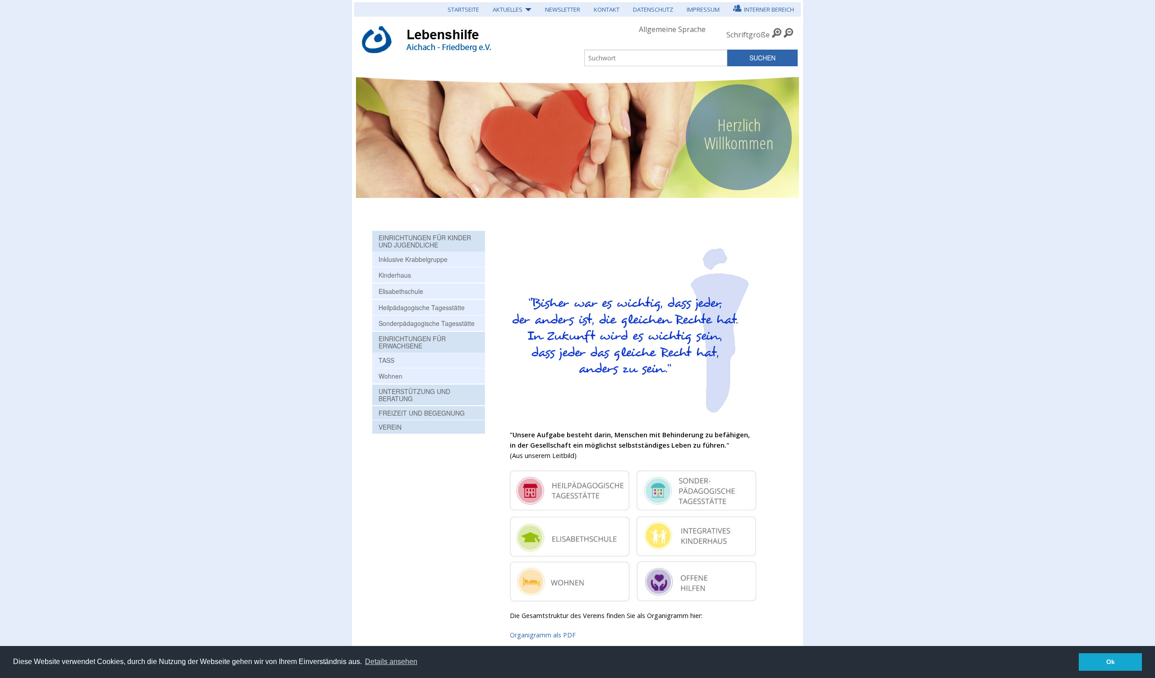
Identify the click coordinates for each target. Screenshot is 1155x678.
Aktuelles (507, 9)
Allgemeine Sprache (672, 29)
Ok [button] (1110, 661)
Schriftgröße (748, 35)
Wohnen (390, 375)
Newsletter (562, 9)
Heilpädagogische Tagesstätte (422, 307)
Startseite (463, 9)
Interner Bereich (767, 9)
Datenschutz (653, 9)
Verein (390, 426)
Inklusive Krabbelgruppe (413, 259)
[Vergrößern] (776, 35)
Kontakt (606, 9)
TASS (386, 360)
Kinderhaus (395, 274)
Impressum (703, 9)
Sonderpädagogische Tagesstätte (427, 323)
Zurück (368, 133)
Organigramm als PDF (543, 635)
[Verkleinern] (788, 35)
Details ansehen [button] (391, 661)
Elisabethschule (401, 291)
